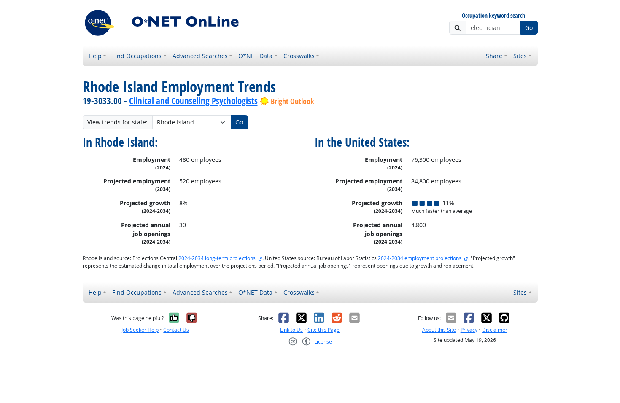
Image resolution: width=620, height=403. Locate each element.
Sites (520, 56)
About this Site (439, 329)
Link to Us (291, 329)
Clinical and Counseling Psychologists (193, 101)
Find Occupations (137, 56)
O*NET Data (255, 56)
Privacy (469, 329)
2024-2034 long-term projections (217, 258)
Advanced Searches (200, 56)
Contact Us (176, 329)
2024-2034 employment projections (419, 258)
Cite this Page (323, 329)
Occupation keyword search (493, 15)
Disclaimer (494, 329)
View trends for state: (117, 122)
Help (95, 56)
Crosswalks (299, 56)
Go (529, 28)
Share (494, 56)
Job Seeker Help (140, 329)
